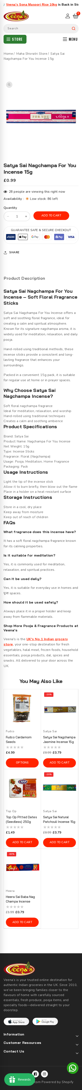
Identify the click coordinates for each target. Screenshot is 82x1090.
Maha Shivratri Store (31, 54)
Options (22, 763)
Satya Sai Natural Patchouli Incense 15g (59, 819)
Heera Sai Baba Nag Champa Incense (20, 899)
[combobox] (41, 28)
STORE (17, 39)
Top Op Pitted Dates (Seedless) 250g (21, 819)
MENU (73, 39)
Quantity (10, 208)
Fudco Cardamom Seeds (19, 739)
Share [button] (14, 252)
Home (8, 54)
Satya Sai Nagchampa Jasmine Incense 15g (59, 739)
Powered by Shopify (57, 1082)
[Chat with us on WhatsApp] (72, 1068)
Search (73, 29)
